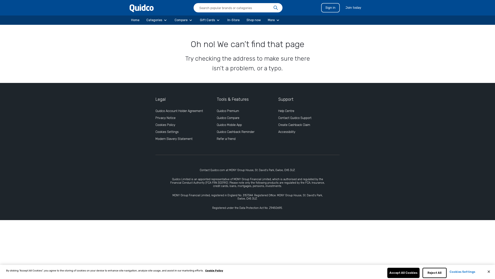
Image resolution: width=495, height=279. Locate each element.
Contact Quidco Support (295, 118)
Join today (353, 7)
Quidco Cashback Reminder (235, 132)
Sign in (330, 7)
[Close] (489, 271)
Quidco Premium (228, 111)
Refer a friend (226, 139)
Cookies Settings (167, 132)
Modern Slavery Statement (174, 139)
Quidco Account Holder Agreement (179, 111)
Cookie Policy (214, 270)
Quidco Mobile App (229, 125)
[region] (247, 272)
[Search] (275, 7)
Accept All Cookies (403, 273)
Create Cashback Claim (294, 125)
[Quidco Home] (142, 8)
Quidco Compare (228, 118)
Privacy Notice (165, 118)
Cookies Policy (165, 125)
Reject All (435, 273)
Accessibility (286, 132)
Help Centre (286, 111)
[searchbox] (238, 7)
